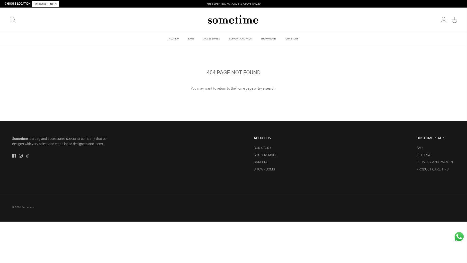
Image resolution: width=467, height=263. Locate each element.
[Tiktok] (27, 156)
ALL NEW (174, 38)
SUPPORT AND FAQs (240, 38)
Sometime (28, 207)
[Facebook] (14, 156)
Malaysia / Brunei (46, 4)
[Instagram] (21, 156)
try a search (267, 88)
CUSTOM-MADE (265, 155)
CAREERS (261, 162)
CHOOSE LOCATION (18, 3)
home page (244, 88)
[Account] (444, 20)
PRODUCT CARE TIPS (432, 169)
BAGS (191, 38)
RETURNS (423, 155)
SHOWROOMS (268, 38)
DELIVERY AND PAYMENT (435, 162)
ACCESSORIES (212, 38)
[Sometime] (233, 19)
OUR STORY (292, 38)
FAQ (419, 148)
